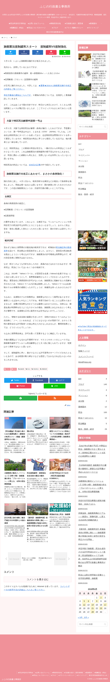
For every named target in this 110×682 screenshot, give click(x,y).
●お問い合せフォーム (42, 672)
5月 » (86, 617)
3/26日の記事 (34, 165)
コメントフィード (86, 357)
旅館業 (22, 369)
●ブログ (53, 675)
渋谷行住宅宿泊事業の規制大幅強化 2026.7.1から (91, 502)
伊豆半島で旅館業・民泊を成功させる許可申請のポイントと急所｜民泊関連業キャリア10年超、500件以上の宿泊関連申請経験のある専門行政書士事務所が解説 (92, 557)
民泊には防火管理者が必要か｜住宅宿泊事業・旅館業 (91, 576)
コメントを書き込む (38, 579)
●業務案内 (88, 672)
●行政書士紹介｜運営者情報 (73, 672)
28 (93, 612)
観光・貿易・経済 (86, 194)
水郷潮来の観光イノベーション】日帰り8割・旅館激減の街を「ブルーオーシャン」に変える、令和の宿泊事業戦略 (92, 486)
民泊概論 (82, 189)
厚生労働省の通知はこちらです (17, 95)
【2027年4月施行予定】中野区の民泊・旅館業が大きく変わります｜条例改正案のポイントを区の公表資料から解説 (92, 451)
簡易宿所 (44, 369)
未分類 (81, 166)
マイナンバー (84, 155)
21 (93, 608)
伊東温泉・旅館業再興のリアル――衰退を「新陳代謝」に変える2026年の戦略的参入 (91, 516)
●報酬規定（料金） (100, 672)
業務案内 (82, 172)
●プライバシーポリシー (66, 675)
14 (93, 605)
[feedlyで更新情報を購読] (20, 398)
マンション (83, 161)
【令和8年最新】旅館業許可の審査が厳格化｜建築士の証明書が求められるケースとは (92, 468)
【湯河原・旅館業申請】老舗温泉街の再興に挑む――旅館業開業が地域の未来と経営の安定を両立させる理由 (91, 534)
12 (84, 605)
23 (101, 608)
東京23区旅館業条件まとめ (98, 675)
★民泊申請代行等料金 (25, 672)
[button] (105, 126)
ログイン (82, 345)
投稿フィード (84, 351)
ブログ (8, 369)
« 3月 (80, 617)
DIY (80, 144)
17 (105, 605)
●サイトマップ (82, 675)
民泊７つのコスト (86, 183)
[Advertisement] (94, 213)
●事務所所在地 (57, 672)
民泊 (15, 369)
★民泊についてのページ (40, 675)
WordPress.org (84, 362)
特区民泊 (35, 369)
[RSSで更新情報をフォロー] (54, 398)
